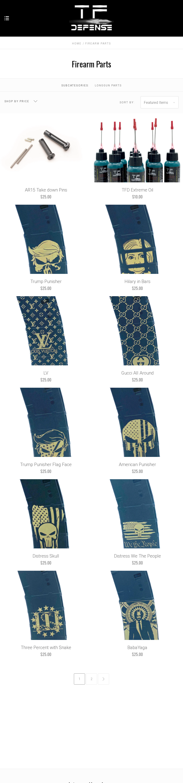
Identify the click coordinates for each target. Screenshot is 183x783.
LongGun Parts (108, 85)
